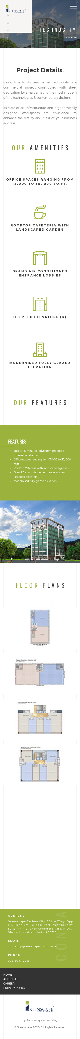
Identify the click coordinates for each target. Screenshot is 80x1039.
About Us (10, 978)
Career (9, 983)
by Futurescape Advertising (40, 1020)
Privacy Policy (14, 987)
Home (7, 974)
